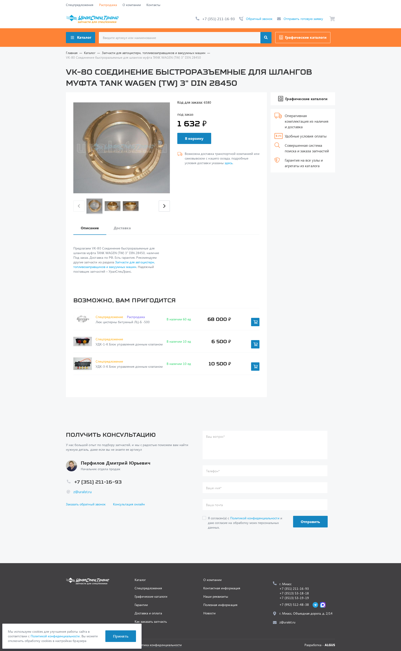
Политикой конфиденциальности (254, 518)
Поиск (266, 37)
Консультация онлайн (129, 504)
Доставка (122, 227)
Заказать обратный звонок (86, 504)
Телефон (213, 471)
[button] (164, 206)
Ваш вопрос (215, 436)
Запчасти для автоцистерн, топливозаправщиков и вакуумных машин (114, 264)
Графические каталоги (306, 37)
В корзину (194, 138)
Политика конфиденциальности (158, 645)
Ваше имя (214, 488)
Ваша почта (214, 505)
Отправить (310, 521)
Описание (90, 227)
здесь (229, 163)
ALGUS (330, 645)
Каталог (84, 37)
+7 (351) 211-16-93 (218, 18)
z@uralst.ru (82, 491)
